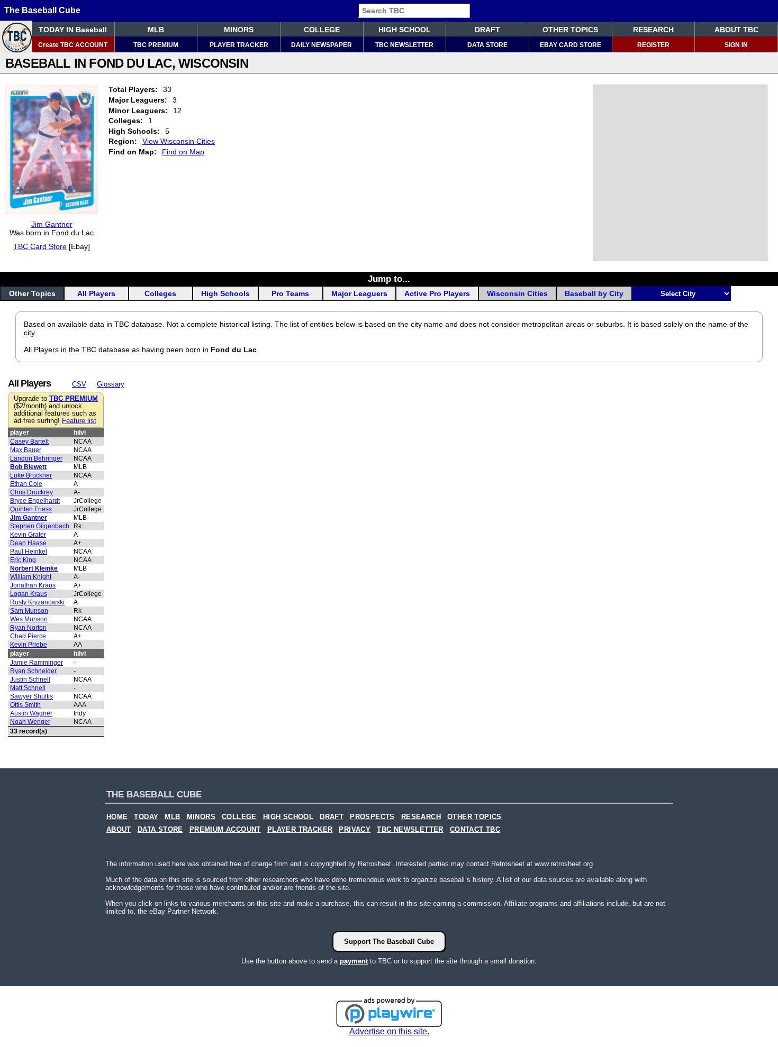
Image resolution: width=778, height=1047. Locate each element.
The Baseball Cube (42, 10)
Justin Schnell (30, 679)
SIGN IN (736, 45)
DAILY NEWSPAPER (321, 45)
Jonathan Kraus (33, 585)
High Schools (225, 293)
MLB (156, 29)
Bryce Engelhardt (35, 500)
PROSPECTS (372, 817)
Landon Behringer (36, 458)
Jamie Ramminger (36, 662)
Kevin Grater (28, 534)
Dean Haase (28, 543)
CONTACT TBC (475, 829)
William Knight (30, 577)
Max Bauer (25, 450)
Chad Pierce (28, 636)
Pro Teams (290, 293)
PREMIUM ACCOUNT (225, 829)
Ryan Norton (28, 627)
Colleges (160, 293)
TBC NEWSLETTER (404, 45)
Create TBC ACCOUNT (72, 45)
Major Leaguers (359, 293)
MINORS (239, 29)
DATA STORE (487, 45)
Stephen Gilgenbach (39, 526)
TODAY (146, 817)
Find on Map (183, 152)
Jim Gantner (52, 224)
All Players (96, 293)
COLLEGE (322, 29)
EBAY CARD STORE (570, 45)
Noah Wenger (30, 721)
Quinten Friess (31, 509)
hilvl (80, 432)
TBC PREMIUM (155, 45)
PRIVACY (354, 829)
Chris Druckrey (31, 492)
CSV (79, 384)
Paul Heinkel (28, 551)
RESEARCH (653, 29)
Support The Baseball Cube (389, 941)
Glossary (110, 384)
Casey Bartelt (29, 441)
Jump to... (389, 278)
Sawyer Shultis (31, 696)
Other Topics (32, 293)
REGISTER (653, 45)
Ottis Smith (25, 705)
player (19, 432)
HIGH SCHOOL (404, 29)
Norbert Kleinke (34, 568)
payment (354, 961)
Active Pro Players (437, 293)
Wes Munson (29, 619)
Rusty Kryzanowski (37, 602)
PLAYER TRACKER (239, 45)
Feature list (79, 421)
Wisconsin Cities (517, 293)
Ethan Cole (26, 484)
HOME (117, 817)
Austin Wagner (31, 713)
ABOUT (118, 829)
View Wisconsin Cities (178, 141)
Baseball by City (594, 293)
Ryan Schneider (33, 671)
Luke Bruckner (31, 475)
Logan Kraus (28, 594)
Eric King (23, 560)
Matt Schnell (28, 688)
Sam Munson (29, 610)
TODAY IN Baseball (73, 29)
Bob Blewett (28, 467)
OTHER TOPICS (570, 29)
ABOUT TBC (736, 29)
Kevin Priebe (28, 644)
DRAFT (487, 29)
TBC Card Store (40, 246)
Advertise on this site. (389, 1031)
